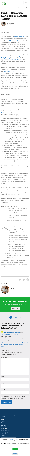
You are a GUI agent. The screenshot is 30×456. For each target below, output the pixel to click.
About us (3, 421)
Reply (2, 346)
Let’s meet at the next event (7, 433)
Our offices (3, 435)
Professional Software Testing (8, 415)
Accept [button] (15, 448)
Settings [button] (15, 453)
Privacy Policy (13, 439)
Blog (2, 422)
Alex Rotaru (11, 23)
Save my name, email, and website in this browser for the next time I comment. (14, 397)
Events (2, 10)
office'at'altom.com (5, 430)
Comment (4, 357)
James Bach (13, 54)
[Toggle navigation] (26, 2)
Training (3, 416)
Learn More (17, 445)
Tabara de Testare (13, 40)
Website (3, 390)
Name (3, 376)
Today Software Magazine (12, 332)
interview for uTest (9, 71)
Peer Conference (16, 59)
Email (3, 383)
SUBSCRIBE (15, 308)
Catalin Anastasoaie (19, 36)
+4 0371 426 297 (4, 432)
